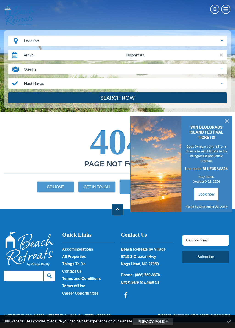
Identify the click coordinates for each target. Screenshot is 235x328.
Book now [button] (206, 194)
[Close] (226, 121)
